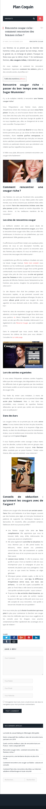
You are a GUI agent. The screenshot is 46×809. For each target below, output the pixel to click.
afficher (22, 79)
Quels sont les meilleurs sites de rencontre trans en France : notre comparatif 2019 (21, 744)
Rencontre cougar (36, 41)
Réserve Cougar (22, 323)
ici (14, 317)
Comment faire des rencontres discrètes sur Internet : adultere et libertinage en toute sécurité (22, 770)
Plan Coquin (23, 6)
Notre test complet (31, 263)
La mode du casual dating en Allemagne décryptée (21, 733)
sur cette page (17, 337)
